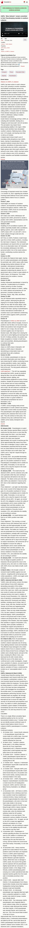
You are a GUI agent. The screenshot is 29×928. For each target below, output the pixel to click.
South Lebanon (9, 44)
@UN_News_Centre (5, 47)
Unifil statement (5, 371)
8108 (2, 40)
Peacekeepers (12, 75)
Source (23, 66)
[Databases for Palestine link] (24, 2)
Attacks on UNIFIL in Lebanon (7, 51)
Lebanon (3, 44)
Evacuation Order (20, 72)
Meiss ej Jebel (15, 321)
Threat (11, 72)
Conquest (4, 72)
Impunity (4, 75)
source (3, 424)
